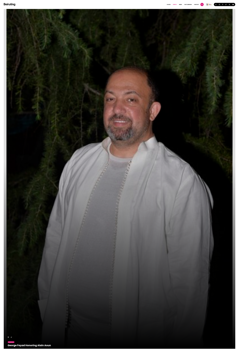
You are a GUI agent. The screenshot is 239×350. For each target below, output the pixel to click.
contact (196, 4)
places (169, 4)
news (180, 4)
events (175, 4)
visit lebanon (188, 4)
